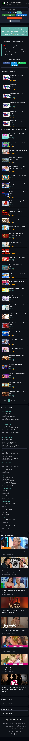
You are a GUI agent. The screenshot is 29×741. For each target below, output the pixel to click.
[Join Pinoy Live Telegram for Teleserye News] (14, 734)
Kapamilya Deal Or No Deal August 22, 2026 (16, 158)
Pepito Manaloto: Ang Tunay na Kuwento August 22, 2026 (17, 167)
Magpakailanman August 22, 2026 (18, 150)
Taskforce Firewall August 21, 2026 (16, 365)
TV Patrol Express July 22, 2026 (17, 76)
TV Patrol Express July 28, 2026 (17, 112)
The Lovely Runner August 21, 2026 (17, 305)
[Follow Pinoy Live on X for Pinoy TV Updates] (12, 734)
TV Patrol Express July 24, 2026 (17, 94)
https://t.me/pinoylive (19, 34)
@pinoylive (15, 28)
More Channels (15, 21)
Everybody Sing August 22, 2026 (17, 142)
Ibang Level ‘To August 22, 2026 (17, 175)
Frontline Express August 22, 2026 (18, 250)
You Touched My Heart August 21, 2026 (18, 314)
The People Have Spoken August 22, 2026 (17, 183)
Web (8, 12)
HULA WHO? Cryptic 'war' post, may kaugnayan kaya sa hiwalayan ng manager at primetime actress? (14, 689)
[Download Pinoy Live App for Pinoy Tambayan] (17, 734)
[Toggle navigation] (28, 3)
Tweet (15, 62)
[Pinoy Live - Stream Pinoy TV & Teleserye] (13, 4)
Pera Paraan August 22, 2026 (16, 288)
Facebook (7, 62)
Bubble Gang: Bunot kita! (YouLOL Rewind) (12, 650)
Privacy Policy (10, 731)
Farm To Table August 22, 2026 (17, 219)
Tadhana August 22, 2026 (15, 242)
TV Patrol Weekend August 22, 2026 (17, 192)
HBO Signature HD (15, 18)
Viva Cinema (22, 15)
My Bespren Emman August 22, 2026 (17, 265)
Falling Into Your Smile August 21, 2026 (17, 340)
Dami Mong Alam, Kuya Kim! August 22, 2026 (16, 296)
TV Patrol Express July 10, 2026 (17, 85)
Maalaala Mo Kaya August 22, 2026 (17, 134)
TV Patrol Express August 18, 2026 (17, 103)
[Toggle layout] (24, 3)
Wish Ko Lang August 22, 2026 (17, 226)
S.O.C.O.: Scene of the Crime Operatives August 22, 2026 (16, 210)
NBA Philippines (9, 15)
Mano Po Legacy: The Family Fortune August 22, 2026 (16, 234)
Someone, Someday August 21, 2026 (17, 374)
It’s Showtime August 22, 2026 (17, 273)
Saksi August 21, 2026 (15, 331)
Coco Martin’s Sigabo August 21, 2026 (17, 392)
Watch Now (12, 79)
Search (19, 12)
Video (13, 12)
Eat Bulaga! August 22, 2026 (16, 281)
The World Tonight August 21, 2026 (16, 323)
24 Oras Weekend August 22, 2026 (16, 201)
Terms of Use (18, 731)
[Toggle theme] (26, 3)
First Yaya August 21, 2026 (16, 348)
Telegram (15, 65)
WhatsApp (22, 62)
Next (24, 400)
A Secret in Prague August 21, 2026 (17, 356)
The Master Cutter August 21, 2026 (16, 383)
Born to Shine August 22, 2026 (17, 257)
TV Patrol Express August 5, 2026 (17, 121)
